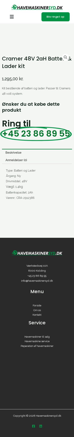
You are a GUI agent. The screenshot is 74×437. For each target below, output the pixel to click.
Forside (37, 305)
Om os (37, 310)
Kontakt (37, 314)
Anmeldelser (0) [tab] (16, 160)
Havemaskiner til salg (37, 336)
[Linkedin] (40, 426)
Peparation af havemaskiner (37, 346)
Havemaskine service (37, 341)
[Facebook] (33, 426)
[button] (23, 17)
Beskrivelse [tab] (14, 152)
